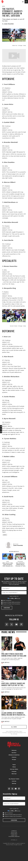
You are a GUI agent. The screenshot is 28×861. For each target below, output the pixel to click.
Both (10, 598)
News (3, 6)
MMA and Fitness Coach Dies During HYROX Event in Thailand (13, 655)
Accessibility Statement (14, 836)
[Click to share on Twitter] (1, 429)
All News (14, 727)
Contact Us (14, 830)
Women (18, 598)
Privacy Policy (14, 833)
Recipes (14, 759)
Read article (5, 662)
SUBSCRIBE (7, 607)
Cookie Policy (14, 835)
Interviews (20, 561)
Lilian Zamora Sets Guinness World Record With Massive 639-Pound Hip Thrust (13, 715)
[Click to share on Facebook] (1, 426)
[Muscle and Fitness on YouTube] (16, 624)
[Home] (2, 2)
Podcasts (14, 771)
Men (14, 598)
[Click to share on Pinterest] (1, 431)
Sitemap (14, 783)
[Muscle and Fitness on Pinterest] (21, 624)
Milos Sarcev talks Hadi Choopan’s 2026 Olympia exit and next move (8, 565)
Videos (14, 766)
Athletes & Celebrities (14, 754)
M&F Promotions (7, 600)
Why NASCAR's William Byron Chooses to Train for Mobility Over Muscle (20, 565)
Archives (14, 781)
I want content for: (14, 596)
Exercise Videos (14, 769)
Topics (14, 764)
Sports (4, 534)
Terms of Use (14, 832)
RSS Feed (14, 773)
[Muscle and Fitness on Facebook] (6, 624)
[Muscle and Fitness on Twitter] (11, 624)
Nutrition (14, 752)
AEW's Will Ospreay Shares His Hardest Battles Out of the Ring (13, 685)
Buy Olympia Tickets (14, 778)
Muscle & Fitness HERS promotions (11, 602)
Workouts (14, 750)
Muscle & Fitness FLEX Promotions (11, 603)
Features (14, 757)
